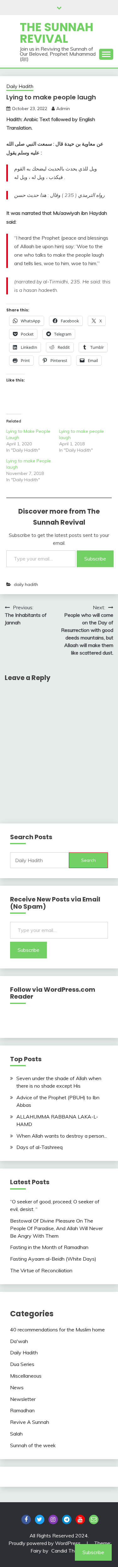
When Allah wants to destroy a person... (61, 1136)
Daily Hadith (19, 86)
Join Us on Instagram (53, 1519)
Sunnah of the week (33, 1445)
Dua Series (22, 1364)
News (17, 1387)
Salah (16, 1433)
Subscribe (95, 558)
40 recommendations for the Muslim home (57, 1329)
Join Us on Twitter (39, 1519)
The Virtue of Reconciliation (41, 1270)
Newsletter (23, 1399)
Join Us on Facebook (26, 1519)
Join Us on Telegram (66, 1519)
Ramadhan (22, 1410)
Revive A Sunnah (29, 1422)
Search (88, 860)
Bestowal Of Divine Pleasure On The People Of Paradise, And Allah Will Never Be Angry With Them (56, 1228)
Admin (63, 108)
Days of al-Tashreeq (39, 1147)
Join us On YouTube (80, 1519)
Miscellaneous (26, 1376)
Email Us (93, 1519)
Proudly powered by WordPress (45, 1543)
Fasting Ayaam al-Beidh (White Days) (53, 1259)
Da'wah (19, 1341)
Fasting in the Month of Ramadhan (49, 1247)
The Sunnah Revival (56, 33)
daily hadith (26, 584)
